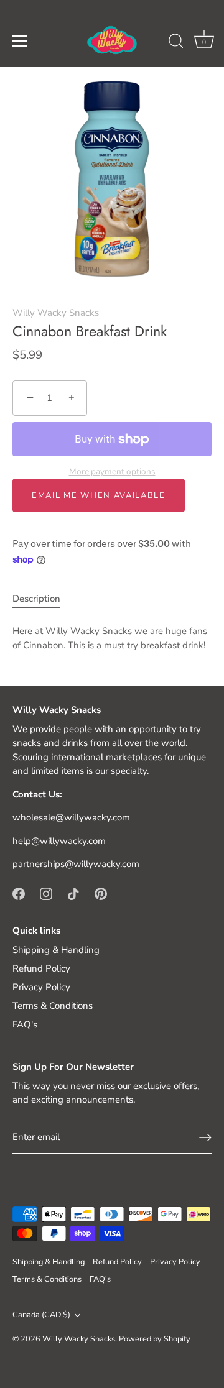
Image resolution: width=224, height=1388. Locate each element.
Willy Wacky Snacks (55, 312)
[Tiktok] (73, 893)
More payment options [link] (112, 471)
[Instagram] (46, 893)
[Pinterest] (101, 893)
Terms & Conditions (52, 1006)
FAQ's (24, 1024)
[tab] (42, 599)
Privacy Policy (41, 987)
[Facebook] (18, 893)
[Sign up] (205, 1137)
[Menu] (20, 41)
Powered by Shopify (154, 1338)
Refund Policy (41, 968)
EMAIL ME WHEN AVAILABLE (99, 495)
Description (36, 598)
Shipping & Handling (56, 950)
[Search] (176, 43)
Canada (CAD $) (41, 1315)
